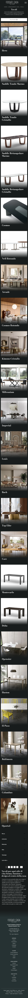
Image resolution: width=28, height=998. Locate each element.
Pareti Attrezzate (14, 965)
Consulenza (14, 941)
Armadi (14, 979)
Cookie (11, 993)
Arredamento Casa (13, 6)
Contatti (14, 946)
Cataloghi (14, 945)
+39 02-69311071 (14, 934)
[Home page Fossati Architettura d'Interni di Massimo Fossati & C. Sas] (12, 2)
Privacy (7, 993)
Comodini (14, 977)
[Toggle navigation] (25, 3)
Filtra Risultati (13, 19)
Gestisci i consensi (18, 993)
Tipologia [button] (4, 855)
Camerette (14, 980)
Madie (14, 966)
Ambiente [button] (4, 839)
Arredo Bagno (14, 970)
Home (5, 6)
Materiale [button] (4, 844)
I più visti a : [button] (5, 860)
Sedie (14, 957)
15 (21, 867)
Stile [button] (3, 849)
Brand (14, 943)
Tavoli (22, 6)
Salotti (14, 968)
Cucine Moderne (14, 952)
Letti (14, 975)
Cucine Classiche (14, 954)
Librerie (14, 963)
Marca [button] (3, 833)
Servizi (14, 940)
